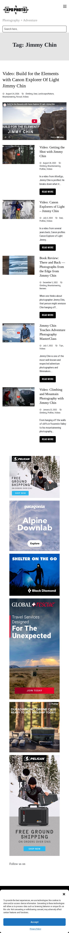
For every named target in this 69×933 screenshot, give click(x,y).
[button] (64, 894)
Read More (47, 191)
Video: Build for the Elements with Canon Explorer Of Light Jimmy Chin (31, 79)
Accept (35, 922)
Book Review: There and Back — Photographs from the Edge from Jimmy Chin (52, 266)
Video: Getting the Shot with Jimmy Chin (52, 151)
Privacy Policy (35, 929)
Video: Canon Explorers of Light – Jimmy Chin (52, 206)
